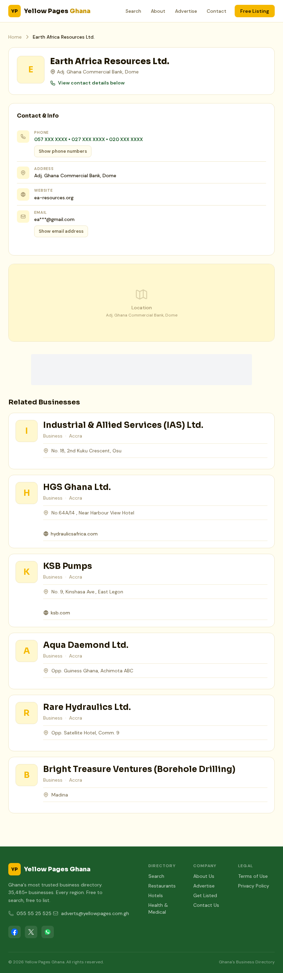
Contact (216, 11)
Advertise (186, 11)
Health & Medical (158, 908)
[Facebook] (14, 932)
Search (133, 11)
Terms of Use (253, 876)
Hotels (155, 895)
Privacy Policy (253, 886)
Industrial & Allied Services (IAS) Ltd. (123, 425)
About (158, 11)
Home (15, 37)
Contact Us (206, 905)
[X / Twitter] (31, 932)
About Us (203, 876)
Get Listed (205, 895)
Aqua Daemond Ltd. (85, 645)
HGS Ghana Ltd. (77, 487)
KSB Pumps (67, 566)
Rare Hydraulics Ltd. (87, 707)
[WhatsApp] (47, 932)
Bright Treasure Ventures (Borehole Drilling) (139, 769)
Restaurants (162, 886)
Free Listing (254, 11)
